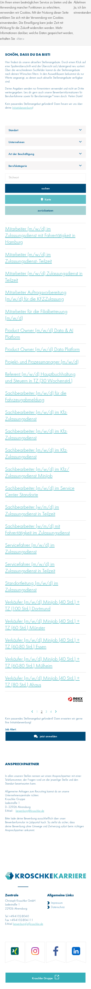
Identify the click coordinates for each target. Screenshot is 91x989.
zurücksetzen (45, 210)
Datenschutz (58, 907)
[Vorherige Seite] (32, 711)
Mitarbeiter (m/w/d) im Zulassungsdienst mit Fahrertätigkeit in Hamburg (40, 236)
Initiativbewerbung (22, 107)
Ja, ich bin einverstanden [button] (82, 10)
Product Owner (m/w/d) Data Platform (42, 349)
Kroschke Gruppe (42, 978)
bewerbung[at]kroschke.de (28, 923)
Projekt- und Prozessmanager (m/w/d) (42, 362)
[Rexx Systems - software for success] (75, 699)
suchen (45, 188)
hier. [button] (20, 39)
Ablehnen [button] (80, 2)
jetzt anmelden (48, 736)
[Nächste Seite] (56, 711)
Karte (47, 199)
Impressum (57, 902)
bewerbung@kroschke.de (30, 810)
